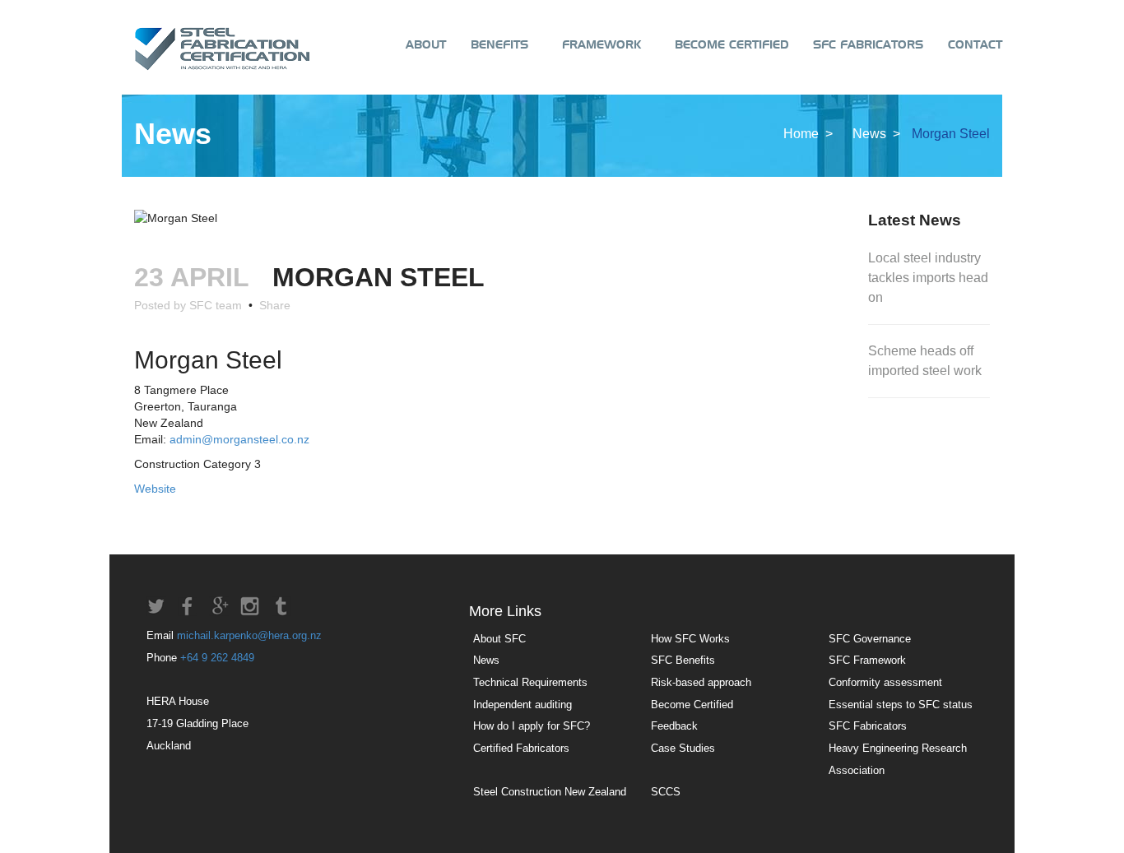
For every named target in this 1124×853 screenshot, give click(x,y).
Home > (809, 134)
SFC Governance (870, 639)
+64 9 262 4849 (217, 657)
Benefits (499, 45)
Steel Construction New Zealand (549, 792)
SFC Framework (867, 660)
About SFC (499, 639)
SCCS (665, 792)
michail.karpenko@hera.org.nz (249, 635)
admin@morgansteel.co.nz (239, 439)
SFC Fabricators (868, 45)
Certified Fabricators (521, 748)
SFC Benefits (683, 660)
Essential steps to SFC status (901, 704)
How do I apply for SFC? (531, 726)
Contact (975, 45)
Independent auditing (522, 704)
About (426, 45)
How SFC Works (690, 639)
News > (877, 134)
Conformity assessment (885, 682)
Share (271, 305)
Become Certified (727, 45)
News (486, 660)
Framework (597, 45)
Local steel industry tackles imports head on (928, 277)
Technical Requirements (530, 682)
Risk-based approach (701, 682)
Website (155, 488)
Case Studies (683, 748)
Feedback (674, 726)
